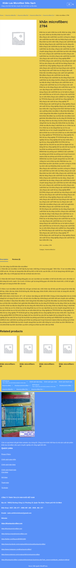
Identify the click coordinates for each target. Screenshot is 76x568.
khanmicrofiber (6, 385)
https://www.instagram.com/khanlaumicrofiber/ (16, 549)
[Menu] (69, 4)
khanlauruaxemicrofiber (22, 385)
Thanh (3, 482)
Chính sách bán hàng (36, 382)
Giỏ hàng (4, 477)
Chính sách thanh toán (65, 382)
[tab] (4, 259)
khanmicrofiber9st (23, 15)
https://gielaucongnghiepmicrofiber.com (14, 534)
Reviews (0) (16, 259)
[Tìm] (73, 4)
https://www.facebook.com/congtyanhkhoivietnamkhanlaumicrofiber (23, 544)
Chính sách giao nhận (50, 382)
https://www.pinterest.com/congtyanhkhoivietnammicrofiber (20, 554)
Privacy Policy (6, 454)
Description (4, 259)
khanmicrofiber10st (35, 15)
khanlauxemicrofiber (65, 385)
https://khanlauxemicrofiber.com (11, 528)
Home (2, 15)
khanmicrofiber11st (48, 15)
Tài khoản (4, 488)
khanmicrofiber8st (10, 15)
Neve (30, 566)
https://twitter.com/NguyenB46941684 (13, 539)
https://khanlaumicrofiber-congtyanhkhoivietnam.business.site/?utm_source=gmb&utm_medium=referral (35, 560)
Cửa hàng (4, 472)
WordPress (43, 566)
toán (7, 482)
